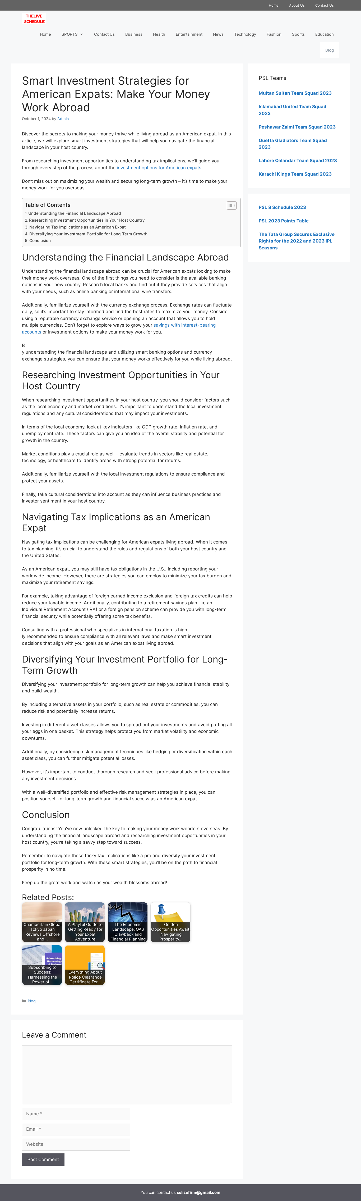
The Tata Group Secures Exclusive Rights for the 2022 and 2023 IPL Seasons (297, 241)
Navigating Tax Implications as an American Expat (77, 227)
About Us (297, 5)
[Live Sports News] (35, 18)
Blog (329, 50)
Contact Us (324, 5)
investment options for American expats (159, 167)
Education (324, 34)
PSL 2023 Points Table (284, 220)
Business (133, 34)
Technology (245, 34)
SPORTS (70, 34)
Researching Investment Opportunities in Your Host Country (87, 220)
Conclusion (40, 240)
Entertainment (189, 34)
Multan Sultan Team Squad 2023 (295, 93)
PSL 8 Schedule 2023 (282, 207)
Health (159, 34)
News (218, 34)
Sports (298, 34)
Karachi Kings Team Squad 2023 (295, 174)
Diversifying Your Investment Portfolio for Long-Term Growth (88, 233)
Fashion (274, 34)
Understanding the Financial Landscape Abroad (74, 213)
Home (274, 5)
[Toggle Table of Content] (229, 205)
